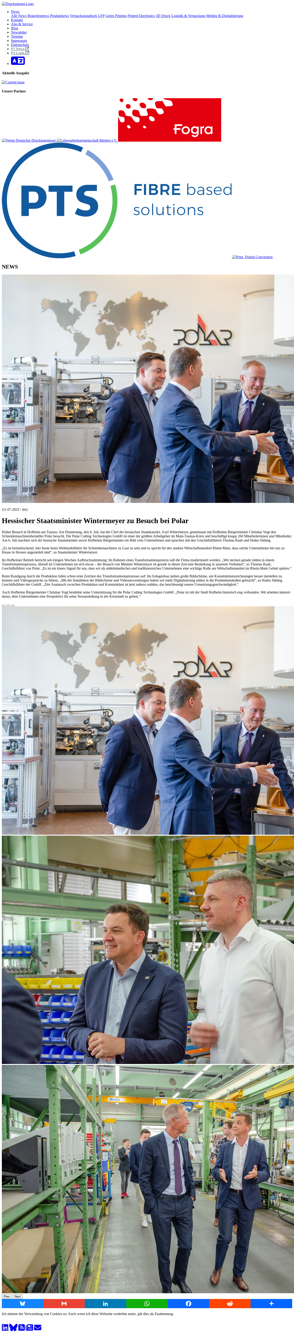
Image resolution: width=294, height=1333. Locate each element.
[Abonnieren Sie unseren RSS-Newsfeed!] (22, 1329)
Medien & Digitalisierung (224, 16)
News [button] (15, 12)
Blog (14, 28)
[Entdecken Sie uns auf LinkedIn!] (5, 1329)
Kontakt (17, 20)
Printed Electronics (141, 16)
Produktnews (59, 16)
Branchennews (38, 16)
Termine (17, 36)
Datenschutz (20, 45)
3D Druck (163, 16)
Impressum (19, 41)
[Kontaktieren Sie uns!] (37, 1329)
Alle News (19, 16)
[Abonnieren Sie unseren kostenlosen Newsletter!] (30, 1329)
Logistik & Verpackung (188, 16)
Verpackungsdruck (83, 16)
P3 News (18, 49)
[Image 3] (13, 605)
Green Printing (116, 16)
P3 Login (18, 53)
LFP (101, 16)
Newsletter (19, 32)
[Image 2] (8, 605)
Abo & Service (22, 24)
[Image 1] (4, 605)
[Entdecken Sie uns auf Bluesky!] (13, 1329)
